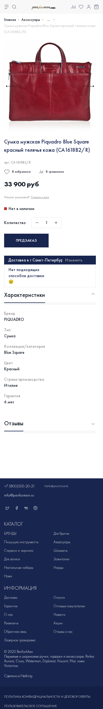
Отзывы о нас (63, 632)
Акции (58, 623)
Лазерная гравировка (19, 640)
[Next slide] (88, 86)
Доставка (10, 597)
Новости (59, 615)
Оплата (59, 597)
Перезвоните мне (56, 486)
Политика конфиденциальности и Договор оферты (47, 697)
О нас (8, 615)
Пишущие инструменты (21, 542)
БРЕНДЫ (10, 533)
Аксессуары (30, 20)
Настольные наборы (18, 567)
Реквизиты (11, 623)
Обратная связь (15, 632)
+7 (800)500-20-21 (19, 486)
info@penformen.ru (19, 495)
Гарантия (11, 606)
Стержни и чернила (18, 550)
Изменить (73, 260)
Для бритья (61, 533)
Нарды (58, 567)
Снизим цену (40, 197)
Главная (10, 20)
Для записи (12, 559)
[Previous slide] (11, 86)
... (48, 19)
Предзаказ (26, 240)
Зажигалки (61, 559)
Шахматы (61, 550)
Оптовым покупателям (69, 606)
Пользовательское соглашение (30, 706)
